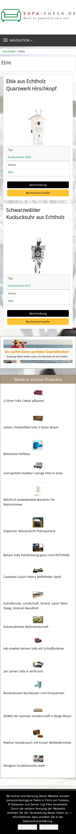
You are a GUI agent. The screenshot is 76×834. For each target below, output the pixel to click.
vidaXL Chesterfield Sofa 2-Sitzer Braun (30, 427)
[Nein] (71, 812)
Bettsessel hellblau (16, 454)
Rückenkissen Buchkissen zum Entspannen (33, 693)
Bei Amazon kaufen (38, 193)
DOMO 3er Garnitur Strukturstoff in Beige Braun (37, 716)
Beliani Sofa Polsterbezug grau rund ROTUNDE (36, 555)
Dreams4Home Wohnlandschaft (25, 627)
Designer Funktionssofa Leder (24, 766)
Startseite (9, 51)
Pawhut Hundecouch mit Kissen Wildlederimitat (37, 743)
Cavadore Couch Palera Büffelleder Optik (32, 577)
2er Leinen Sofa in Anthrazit (23, 671)
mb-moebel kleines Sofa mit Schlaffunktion (33, 648)
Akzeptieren (27, 827)
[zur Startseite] (38, 15)
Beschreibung (38, 185)
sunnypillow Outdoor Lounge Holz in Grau (33, 473)
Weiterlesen (49, 827)
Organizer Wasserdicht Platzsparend (29, 531)
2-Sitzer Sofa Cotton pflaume (23, 401)
